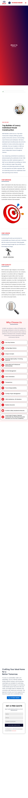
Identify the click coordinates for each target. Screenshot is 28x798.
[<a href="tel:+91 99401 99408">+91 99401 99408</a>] (9, 3)
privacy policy (14, 730)
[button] (26, 3)
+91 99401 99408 (17, 3)
